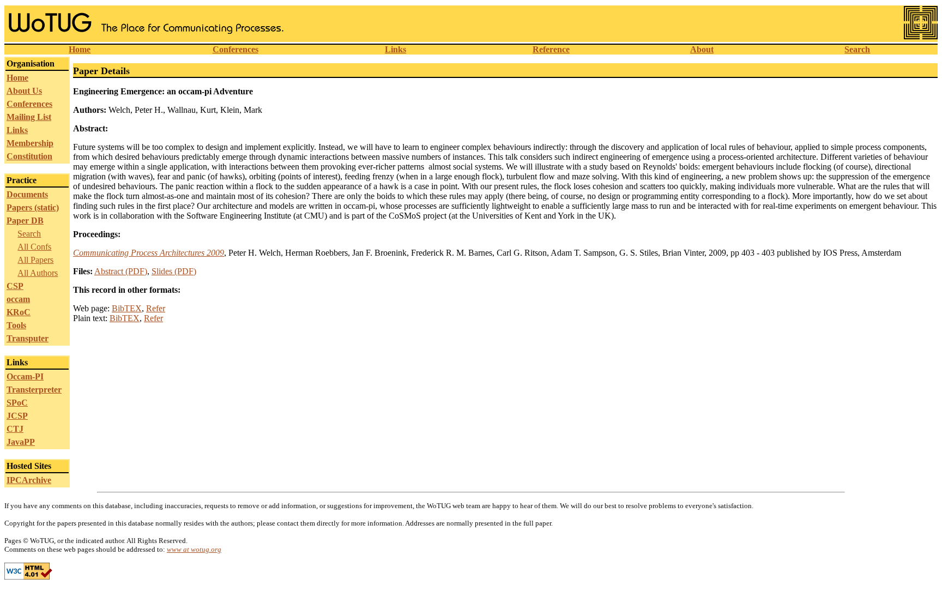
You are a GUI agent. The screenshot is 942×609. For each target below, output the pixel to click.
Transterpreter (34, 389)
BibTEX (127, 308)
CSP (15, 286)
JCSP (17, 415)
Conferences (235, 49)
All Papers (35, 259)
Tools (16, 325)
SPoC (17, 402)
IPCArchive (29, 480)
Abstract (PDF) (120, 271)
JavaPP (21, 442)
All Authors (37, 273)
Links (395, 49)
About (702, 49)
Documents (27, 194)
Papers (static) (33, 207)
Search (857, 49)
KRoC (19, 312)
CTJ (15, 428)
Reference (551, 49)
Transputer (28, 338)
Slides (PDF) (174, 271)
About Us (24, 90)
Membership (30, 143)
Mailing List (29, 117)
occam (18, 299)
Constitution (29, 156)
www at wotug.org (194, 549)
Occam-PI (25, 376)
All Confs (34, 246)
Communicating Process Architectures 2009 (148, 252)
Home (79, 49)
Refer (155, 308)
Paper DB (25, 220)
